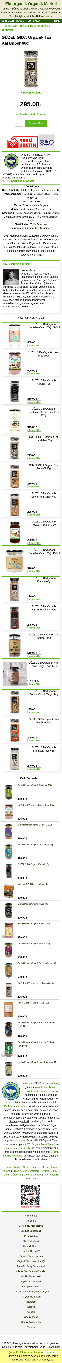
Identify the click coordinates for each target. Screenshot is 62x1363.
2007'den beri (51, 12)
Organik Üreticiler (12, 1174)
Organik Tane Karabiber (15, 239)
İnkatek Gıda (35, 201)
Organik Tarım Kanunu (31, 1256)
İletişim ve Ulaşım (31, 1241)
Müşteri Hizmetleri (31, 1296)
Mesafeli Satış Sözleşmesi (31, 1266)
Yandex (31, 1327)
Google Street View (31, 1322)
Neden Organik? (31, 1167)
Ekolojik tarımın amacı (15, 1106)
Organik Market (50, 1083)
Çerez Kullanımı (21, 1291)
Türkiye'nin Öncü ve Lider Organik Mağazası (24, 8)
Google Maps (31, 1317)
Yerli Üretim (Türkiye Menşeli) (36, 209)
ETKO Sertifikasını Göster (18, 181)
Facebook (31, 1306)
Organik (54, 1091)
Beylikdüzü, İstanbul (42, 16)
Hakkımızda (31, 1215)
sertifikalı (27, 1091)
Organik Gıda (9, 26)
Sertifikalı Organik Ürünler (27, 12)
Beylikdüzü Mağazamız (31, 1225)
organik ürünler (40, 1091)
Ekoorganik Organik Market (31, 3)
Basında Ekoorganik (31, 1230)
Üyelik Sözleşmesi (31, 1281)
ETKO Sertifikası (38, 224)
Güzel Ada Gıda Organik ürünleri (34, 213)
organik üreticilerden (45, 1087)
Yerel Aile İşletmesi (19, 16)
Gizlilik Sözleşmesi (31, 1276)
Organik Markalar (33, 1174)
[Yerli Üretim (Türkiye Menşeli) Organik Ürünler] (22, 149)
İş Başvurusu (31, 1236)
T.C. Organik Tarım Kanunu (41, 1144)
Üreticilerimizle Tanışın (16, 264)
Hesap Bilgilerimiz (31, 1286)
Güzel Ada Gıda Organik (35, 205)
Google (31, 1311)
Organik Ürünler (50, 1170)
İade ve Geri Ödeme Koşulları (31, 1271)
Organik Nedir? (13, 1167)
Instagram (31, 1301)
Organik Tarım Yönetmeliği (17, 1148)
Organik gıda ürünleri (14, 1140)
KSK (46, 1174)
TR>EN (57, 21)
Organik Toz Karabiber (31, 228)
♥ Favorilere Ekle (31, 92)
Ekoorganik (28, 1083)
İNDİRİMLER (7, 21)
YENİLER (20, 21)
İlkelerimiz (31, 1220)
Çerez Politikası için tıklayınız (25, 1352)
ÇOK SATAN (34, 21)
